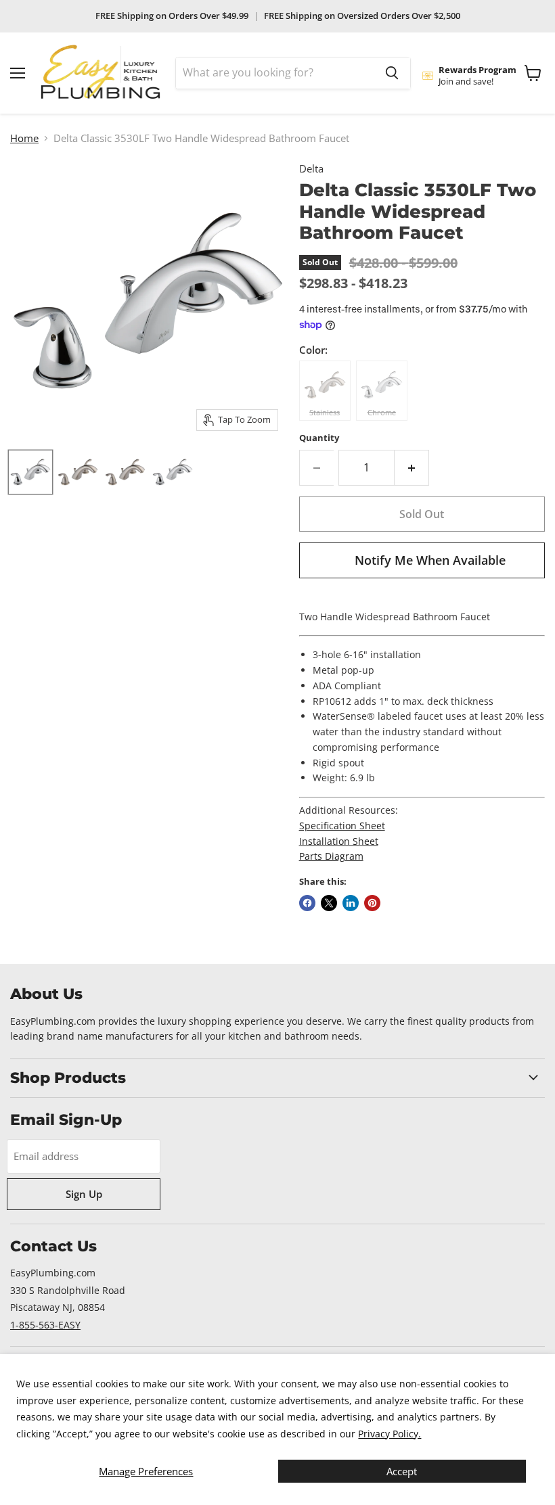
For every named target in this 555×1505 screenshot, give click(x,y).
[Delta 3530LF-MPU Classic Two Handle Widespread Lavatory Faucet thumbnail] (30, 472)
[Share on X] (329, 903)
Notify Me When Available (430, 560)
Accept (401, 1471)
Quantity (319, 438)
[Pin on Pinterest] (372, 903)
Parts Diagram (331, 856)
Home (24, 138)
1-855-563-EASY (45, 1324)
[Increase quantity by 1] (412, 467)
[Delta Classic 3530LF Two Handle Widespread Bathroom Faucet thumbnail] (125, 472)
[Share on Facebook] (307, 903)
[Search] (392, 73)
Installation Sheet (338, 841)
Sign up (84, 1194)
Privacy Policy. (389, 1433)
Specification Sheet (342, 825)
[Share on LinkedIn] (350, 903)
